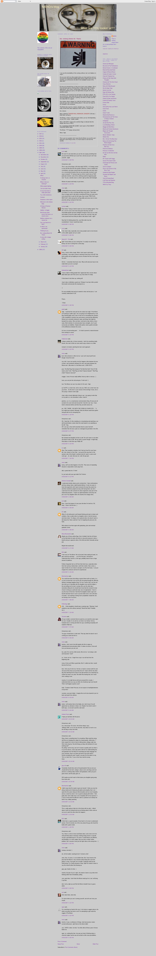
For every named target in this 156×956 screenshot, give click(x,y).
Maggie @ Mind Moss (108, 127)
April (42, 173)
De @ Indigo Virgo (107, 88)
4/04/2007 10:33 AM (68, 732)
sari (63, 892)
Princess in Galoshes (108, 150)
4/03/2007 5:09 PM (68, 235)
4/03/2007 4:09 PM (68, 160)
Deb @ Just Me (107, 90)
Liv (62, 448)
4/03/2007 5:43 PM (68, 334)
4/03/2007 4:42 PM (68, 202)
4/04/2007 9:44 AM (68, 710)
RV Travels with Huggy (109, 158)
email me (105, 54)
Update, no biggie (44, 210)
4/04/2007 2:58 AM (68, 497)
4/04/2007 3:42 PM (68, 915)
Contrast (42, 197)
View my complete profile (111, 48)
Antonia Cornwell (66, 480)
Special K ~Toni (66, 239)
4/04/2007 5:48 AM (68, 529)
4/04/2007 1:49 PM (68, 827)
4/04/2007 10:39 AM (68, 781)
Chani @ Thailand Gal (108, 76)
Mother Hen (106, 137)
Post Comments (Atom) (71, 947)
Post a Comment (62, 941)
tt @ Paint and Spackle (109, 180)
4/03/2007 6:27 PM (68, 431)
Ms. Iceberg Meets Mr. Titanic (70, 39)
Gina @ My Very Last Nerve (110, 106)
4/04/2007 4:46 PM (68, 937)
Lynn (63, 151)
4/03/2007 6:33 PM (68, 443)
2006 (40, 249)
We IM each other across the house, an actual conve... (46, 214)
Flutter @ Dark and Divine (109, 98)
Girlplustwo (65, 339)
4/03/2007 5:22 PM (68, 266)
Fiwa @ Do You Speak (109, 96)
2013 (40, 138)
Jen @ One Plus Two (108, 122)
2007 (40, 152)
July (42, 166)
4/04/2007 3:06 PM (68, 843)
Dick (63, 818)
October (43, 159)
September (44, 161)
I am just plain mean (45, 188)
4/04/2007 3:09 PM (68, 888)
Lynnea (64, 206)
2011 (40, 143)
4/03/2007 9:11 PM (68, 476)
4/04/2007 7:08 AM (68, 599)
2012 (40, 141)
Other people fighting (45, 186)
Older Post (95, 944)
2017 (40, 133)
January (43, 246)
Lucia (63, 228)
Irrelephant (105, 120)
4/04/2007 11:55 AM (68, 814)
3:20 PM (73, 143)
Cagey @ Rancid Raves (109, 72)
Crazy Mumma (106, 84)
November (43, 157)
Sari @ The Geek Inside (109, 160)
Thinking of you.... (45, 230)
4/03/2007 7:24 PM (68, 458)
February (43, 244)
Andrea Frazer (65, 714)
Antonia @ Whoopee (108, 63)
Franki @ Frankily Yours (109, 100)
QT (62, 250)
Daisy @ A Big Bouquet (109, 86)
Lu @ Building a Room (109, 125)
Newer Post (61, 944)
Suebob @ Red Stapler (109, 172)
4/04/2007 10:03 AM (68, 719)
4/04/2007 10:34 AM (68, 761)
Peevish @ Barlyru (108, 148)
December (43, 154)
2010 (40, 145)
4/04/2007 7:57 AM (68, 627)
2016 (40, 136)
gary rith (64, 765)
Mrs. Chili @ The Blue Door (110, 139)
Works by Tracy (107, 184)
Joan (63, 188)
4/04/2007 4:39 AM (68, 507)
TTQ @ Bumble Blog (108, 182)
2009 (40, 148)
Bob (63, 552)
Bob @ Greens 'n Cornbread (110, 68)
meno (63, 353)
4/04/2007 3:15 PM (68, 902)
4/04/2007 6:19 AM (68, 572)
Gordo (104, 110)
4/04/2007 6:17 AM (68, 548)
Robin (104, 156)
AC (62, 511)
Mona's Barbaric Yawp (108, 135)
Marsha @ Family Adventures (110, 129)
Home (78, 944)
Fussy (104, 104)
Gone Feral (106, 108)
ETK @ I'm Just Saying (109, 94)
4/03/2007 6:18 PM (68, 414)
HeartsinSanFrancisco (108, 115)
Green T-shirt (106, 113)
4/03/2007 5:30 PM (68, 305)
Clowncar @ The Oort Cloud (110, 82)
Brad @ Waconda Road (109, 70)
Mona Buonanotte (66, 534)
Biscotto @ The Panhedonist (110, 66)
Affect (41, 175)
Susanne (64, 616)
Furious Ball (106, 102)
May (42, 171)
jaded (63, 309)
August (43, 164)
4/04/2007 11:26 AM (68, 801)
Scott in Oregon (107, 166)
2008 (40, 150)
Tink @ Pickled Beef (108, 178)
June (42, 168)
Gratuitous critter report (46, 199)
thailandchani (65, 270)
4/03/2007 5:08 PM (68, 224)
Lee (63, 501)
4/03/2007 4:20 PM (68, 184)
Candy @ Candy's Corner (109, 74)
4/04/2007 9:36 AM (68, 638)
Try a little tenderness (46, 195)
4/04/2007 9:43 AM (68, 697)
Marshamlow (65, 576)
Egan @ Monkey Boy (108, 92)
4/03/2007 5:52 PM (68, 349)
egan (63, 907)
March (42, 242)
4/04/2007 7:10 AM (68, 612)
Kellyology (64, 604)
